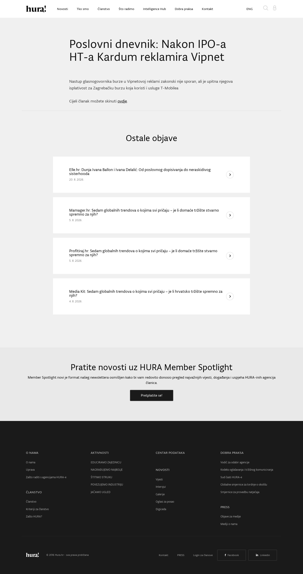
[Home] (36, 9)
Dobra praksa (184, 9)
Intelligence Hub (154, 9)
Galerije (160, 494)
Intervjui (161, 486)
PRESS (225, 507)
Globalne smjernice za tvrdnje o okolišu (243, 484)
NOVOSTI (162, 470)
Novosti (62, 9)
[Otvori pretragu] (266, 9)
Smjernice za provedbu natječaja (239, 492)
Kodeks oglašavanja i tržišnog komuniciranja (246, 469)
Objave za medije (230, 516)
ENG (249, 9)
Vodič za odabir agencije (234, 462)
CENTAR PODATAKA (170, 453)
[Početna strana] (35, 555)
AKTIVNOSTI (100, 453)
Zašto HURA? (34, 516)
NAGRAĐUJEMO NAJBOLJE (107, 469)
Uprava (30, 469)
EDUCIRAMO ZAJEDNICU (106, 462)
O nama (30, 462)
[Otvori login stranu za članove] (274, 7)
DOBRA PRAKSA (232, 453)
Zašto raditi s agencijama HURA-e (46, 477)
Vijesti (159, 479)
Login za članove (203, 555)
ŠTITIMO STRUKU (101, 477)
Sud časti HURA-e (231, 477)
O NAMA (32, 453)
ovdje (122, 101)
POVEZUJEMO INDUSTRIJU (107, 484)
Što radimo (126, 9)
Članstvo (104, 9)
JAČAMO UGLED (100, 492)
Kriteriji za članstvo (37, 509)
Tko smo (83, 9)
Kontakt (207, 9)
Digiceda (161, 509)
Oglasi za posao (165, 501)
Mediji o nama (228, 524)
